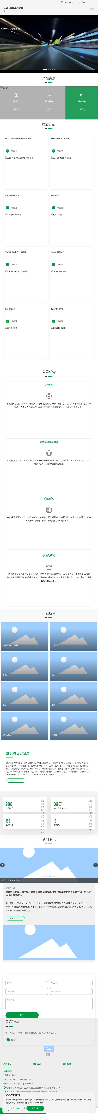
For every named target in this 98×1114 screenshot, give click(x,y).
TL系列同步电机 (57, 309)
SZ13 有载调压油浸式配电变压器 (18, 139)
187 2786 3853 (70, 2)
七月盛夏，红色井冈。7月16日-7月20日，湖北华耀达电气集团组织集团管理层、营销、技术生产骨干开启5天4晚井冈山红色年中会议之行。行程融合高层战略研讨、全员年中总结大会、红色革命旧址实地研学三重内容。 (49, 907)
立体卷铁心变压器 (12, 195)
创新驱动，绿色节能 (10, 28)
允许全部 (35, 1108)
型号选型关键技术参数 (11, 880)
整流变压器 (55, 195)
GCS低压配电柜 (57, 252)
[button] (45, 69)
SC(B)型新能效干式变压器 (15, 252)
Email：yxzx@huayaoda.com (19, 1083)
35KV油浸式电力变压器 (60, 139)
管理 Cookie (16, 1108)
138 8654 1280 (25, 1079)
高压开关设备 (10, 309)
